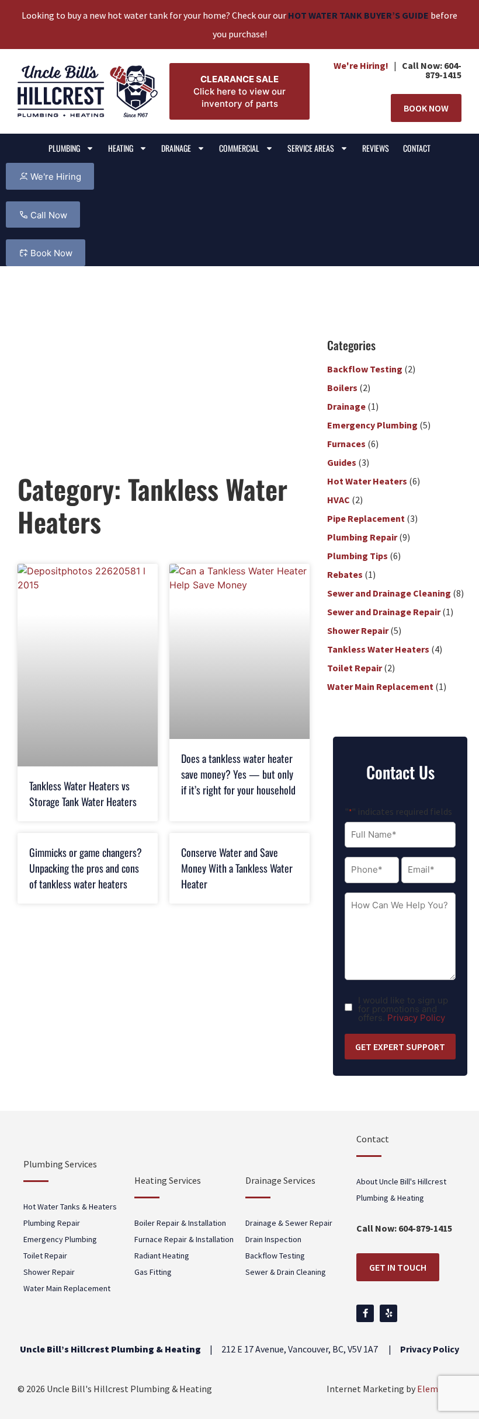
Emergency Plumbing (372, 425)
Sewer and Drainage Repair (383, 612)
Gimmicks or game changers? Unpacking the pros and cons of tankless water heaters (85, 868)
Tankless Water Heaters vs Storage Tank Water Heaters (83, 793)
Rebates (345, 574)
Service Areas (310, 148)
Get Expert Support (400, 1046)
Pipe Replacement (366, 518)
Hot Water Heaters (367, 481)
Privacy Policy (416, 1017)
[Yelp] (388, 1313)
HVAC (338, 499)
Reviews (375, 148)
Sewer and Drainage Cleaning (389, 593)
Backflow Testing (364, 369)
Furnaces (346, 443)
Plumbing (64, 148)
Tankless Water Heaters (378, 649)
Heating (120, 148)
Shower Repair (357, 630)
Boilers (342, 387)
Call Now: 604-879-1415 (431, 70)
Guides (341, 462)
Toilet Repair (354, 668)
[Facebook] (365, 1313)
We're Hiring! (361, 65)
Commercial (239, 148)
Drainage (176, 148)
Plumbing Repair (362, 537)
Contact (417, 148)
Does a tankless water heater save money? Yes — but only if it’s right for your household (238, 774)
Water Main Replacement (380, 686)
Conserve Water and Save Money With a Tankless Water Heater (237, 868)
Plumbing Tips (357, 556)
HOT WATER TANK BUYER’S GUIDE (358, 15)
